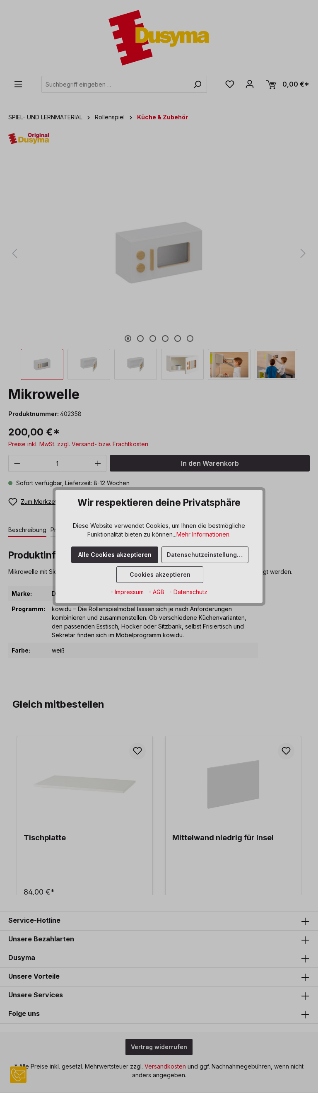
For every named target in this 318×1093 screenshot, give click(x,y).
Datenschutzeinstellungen (205, 554)
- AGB (157, 591)
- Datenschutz (188, 591)
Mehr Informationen (202, 534)
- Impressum (128, 591)
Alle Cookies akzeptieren (115, 554)
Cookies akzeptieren (160, 574)
